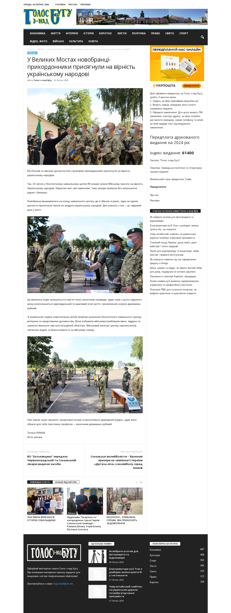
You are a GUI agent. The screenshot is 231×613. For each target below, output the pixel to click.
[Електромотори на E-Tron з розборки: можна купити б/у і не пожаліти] (97, 574)
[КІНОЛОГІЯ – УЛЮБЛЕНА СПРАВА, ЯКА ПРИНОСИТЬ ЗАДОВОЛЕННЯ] (125, 501)
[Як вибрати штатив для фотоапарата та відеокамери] (97, 556)
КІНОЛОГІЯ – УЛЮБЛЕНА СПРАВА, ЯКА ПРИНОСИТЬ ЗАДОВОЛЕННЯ (122, 520)
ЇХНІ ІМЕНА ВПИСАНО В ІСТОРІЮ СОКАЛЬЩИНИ (41, 518)
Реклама (85, 4)
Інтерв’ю (72, 33)
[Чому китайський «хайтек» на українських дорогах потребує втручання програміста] (97, 591)
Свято (169, 33)
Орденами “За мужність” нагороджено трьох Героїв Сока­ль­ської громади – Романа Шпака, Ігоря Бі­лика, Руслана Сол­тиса (84, 523)
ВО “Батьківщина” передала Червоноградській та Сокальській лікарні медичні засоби (51, 460)
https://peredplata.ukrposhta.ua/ (181, 101)
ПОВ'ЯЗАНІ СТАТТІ (40, 482)
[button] (202, 37)
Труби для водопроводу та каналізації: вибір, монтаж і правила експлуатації (174, 253)
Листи (122, 33)
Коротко (105, 33)
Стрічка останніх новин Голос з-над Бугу (175, 210)
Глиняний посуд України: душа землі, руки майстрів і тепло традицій (173, 244)
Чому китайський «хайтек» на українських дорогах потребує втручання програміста (173, 236)
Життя (55, 33)
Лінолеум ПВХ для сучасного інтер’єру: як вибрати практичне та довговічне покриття (173, 291)
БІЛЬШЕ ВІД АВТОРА (66, 482)
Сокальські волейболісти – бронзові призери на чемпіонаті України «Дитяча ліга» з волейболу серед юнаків (117, 462)
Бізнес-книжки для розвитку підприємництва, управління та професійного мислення (174, 283)
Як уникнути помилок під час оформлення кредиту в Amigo (173, 261)
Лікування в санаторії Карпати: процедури (173, 276)
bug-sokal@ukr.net (63, 583)
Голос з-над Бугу (43, 80)
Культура (76, 41)
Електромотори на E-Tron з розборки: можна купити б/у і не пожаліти (174, 227)
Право (155, 33)
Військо (58, 41)
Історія (89, 33)
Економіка (37, 33)
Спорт (183, 33)
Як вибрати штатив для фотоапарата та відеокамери (171, 219)
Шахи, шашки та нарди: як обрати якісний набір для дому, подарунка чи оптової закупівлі (176, 270)
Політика (139, 33)
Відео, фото (38, 41)
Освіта (93, 41)
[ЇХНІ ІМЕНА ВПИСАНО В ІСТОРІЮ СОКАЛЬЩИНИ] (45, 501)
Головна (60, 4)
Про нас (73, 4)
